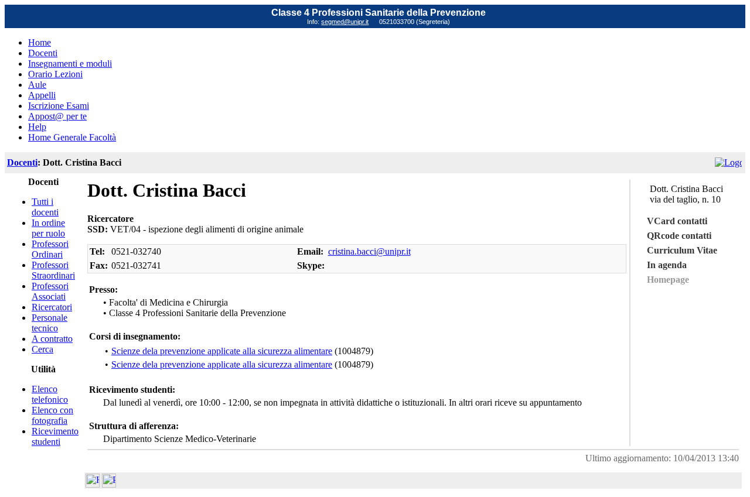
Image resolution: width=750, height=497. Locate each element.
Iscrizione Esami (58, 106)
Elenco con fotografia (52, 415)
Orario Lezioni (55, 74)
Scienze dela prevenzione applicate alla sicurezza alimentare (221, 351)
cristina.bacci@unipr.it (369, 251)
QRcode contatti (679, 236)
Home (39, 42)
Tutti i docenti (45, 207)
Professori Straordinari (53, 270)
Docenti (42, 53)
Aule (37, 85)
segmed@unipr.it (345, 21)
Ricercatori (52, 307)
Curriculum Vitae (682, 250)
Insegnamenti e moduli (70, 63)
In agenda (667, 265)
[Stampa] (109, 484)
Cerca (42, 349)
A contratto (52, 339)
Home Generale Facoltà (72, 137)
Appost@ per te (57, 116)
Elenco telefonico (50, 394)
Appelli (42, 95)
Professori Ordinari (50, 249)
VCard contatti (677, 221)
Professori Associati (50, 291)
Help (37, 127)
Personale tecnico (49, 323)
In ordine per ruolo (48, 228)
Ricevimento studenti (55, 436)
